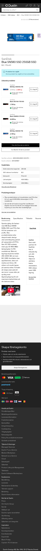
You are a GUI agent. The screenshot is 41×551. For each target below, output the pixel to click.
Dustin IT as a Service (9, 450)
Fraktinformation (8, 420)
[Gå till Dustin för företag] (11, 5)
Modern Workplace (8, 453)
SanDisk (7, 59)
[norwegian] (7, 402)
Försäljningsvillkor (8, 411)
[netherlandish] (19, 402)
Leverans (5, 483)
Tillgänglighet (7, 432)
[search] (37, 10)
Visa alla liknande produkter (20, 145)
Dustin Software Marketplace (12, 473)
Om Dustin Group (8, 504)
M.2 (18, 15)
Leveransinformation (9, 417)
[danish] (11, 402)
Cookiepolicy (6, 429)
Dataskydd (5, 462)
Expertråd (5, 537)
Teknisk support (7, 489)
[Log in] (34, 5)
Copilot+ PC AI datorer (10, 543)
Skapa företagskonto (20, 367)
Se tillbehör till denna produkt (20, 150)
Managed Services (8, 447)
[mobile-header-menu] (3, 5)
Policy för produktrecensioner (12, 438)
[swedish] (3, 402)
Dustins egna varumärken (11, 513)
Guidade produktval (9, 440)
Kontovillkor (6, 423)
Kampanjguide (7, 435)
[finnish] (15, 402)
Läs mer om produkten (9, 212)
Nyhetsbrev (6, 528)
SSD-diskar (11, 15)
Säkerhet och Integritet (10, 521)
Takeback (5, 470)
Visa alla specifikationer (9, 187)
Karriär (4, 507)
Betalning (5, 492)
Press (4, 501)
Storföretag (6, 516)
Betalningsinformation (9, 414)
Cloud (4, 459)
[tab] (7, 218)
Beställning (6, 480)
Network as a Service (9, 456)
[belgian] (24, 402)
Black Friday (6, 540)
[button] (27, 5)
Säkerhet (5, 465)
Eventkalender (7, 534)
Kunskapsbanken (8, 531)
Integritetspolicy (7, 426)
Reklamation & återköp (10, 486)
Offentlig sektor (7, 518)
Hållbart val (6, 510)
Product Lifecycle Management (13, 467)
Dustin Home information (10, 494)
